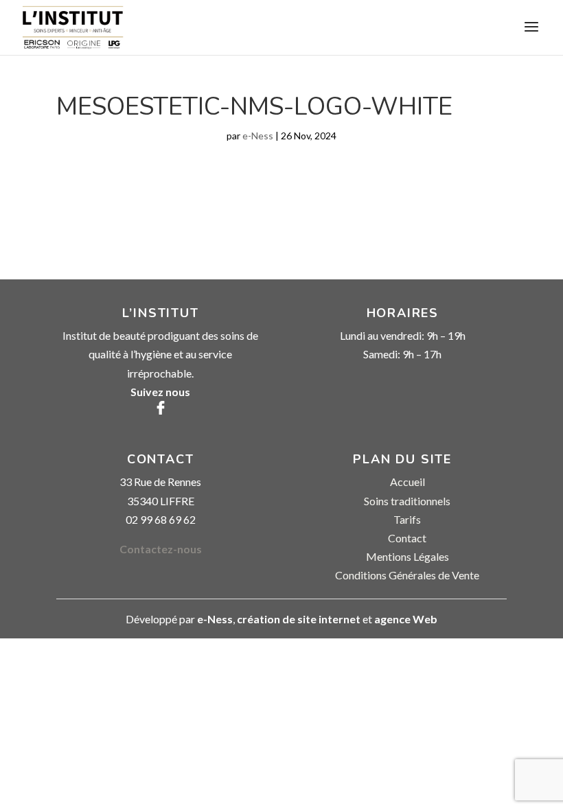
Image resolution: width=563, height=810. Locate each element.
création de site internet (298, 618)
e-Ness (257, 135)
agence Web (405, 618)
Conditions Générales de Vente (407, 574)
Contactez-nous (160, 548)
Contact (407, 537)
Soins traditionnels (407, 500)
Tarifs (407, 519)
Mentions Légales (407, 556)
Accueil (407, 481)
